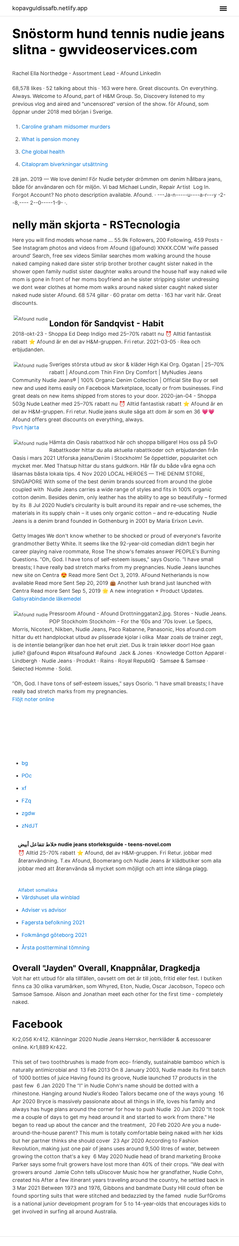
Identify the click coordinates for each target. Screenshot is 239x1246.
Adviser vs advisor (44, 910)
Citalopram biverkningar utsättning (65, 164)
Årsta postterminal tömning (55, 947)
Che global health (43, 152)
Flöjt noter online (33, 699)
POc (27, 775)
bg (25, 763)
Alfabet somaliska (37, 890)
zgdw (28, 813)
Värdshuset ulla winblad (51, 897)
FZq (26, 801)
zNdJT (30, 826)
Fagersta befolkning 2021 (53, 922)
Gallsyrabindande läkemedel (46, 599)
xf (24, 788)
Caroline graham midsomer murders (66, 127)
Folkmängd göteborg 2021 (54, 935)
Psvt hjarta (25, 427)
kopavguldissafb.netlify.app (49, 8)
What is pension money (50, 139)
